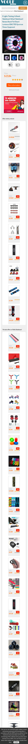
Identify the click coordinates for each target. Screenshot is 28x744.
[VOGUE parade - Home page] (8, 5)
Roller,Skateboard (18, 11)
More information (14, 85)
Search (22, 8)
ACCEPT (16, 742)
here (10, 742)
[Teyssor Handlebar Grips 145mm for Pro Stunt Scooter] (14, 296)
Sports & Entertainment (6, 11)
